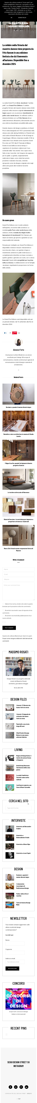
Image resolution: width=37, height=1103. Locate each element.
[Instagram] (16, 1087)
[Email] (18, 332)
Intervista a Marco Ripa (23, 844)
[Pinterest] (21, 1087)
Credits (29, 1093)
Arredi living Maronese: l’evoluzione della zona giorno (23, 768)
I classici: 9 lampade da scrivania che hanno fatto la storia (23, 716)
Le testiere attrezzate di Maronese (18, 492)
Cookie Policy (22, 17)
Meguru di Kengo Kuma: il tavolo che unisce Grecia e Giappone (23, 758)
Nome (7, 940)
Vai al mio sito (18, 688)
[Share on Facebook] (10, 332)
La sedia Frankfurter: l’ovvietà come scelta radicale (22, 777)
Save (15, 332)
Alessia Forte (19, 30)
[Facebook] (10, 1087)
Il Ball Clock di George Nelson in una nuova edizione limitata (22, 735)
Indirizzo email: (10, 958)
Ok (11, 17)
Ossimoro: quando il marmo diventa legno (18, 407)
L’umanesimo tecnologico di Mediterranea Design (22, 886)
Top (19, 1099)
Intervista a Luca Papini (23, 853)
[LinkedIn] (26, 1087)
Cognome (9, 949)
